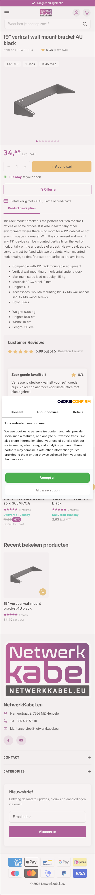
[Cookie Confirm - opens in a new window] (74, 401)
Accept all (47, 477)
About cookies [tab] (47, 412)
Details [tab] (78, 412)
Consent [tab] (17, 412)
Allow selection (48, 490)
